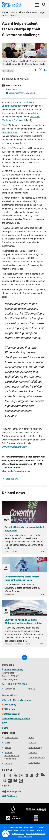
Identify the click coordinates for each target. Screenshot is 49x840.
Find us (31, 688)
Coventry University (13, 669)
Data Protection (25, 837)
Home (5, 12)
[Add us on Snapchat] (31, 776)
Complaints (34, 762)
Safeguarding (35, 747)
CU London (9, 709)
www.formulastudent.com (14, 447)
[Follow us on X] (9, 775)
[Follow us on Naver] (15, 781)
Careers (32, 742)
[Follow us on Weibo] (4, 781)
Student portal (14, 791)
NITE (4, 723)
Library (8, 763)
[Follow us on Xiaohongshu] (9, 781)
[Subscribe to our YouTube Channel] (15, 776)
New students (11, 737)
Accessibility (29, 827)
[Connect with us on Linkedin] (26, 776)
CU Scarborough (12, 714)
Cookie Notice (18, 833)
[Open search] (44, 5)
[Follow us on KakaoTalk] (20, 781)
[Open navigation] (36, 5)
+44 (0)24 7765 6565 (16, 684)
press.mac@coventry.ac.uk (22, 93)
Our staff (33, 752)
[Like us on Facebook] (4, 776)
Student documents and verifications (11, 755)
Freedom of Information (24, 830)
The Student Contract (13, 827)
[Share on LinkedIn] (45, 70)
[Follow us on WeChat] (42, 775)
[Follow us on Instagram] (20, 776)
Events (8, 747)
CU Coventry (10, 704)
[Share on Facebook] (36, 70)
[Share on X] (40, 69)
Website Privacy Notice (35, 833)
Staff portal (12, 796)
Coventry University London (17, 700)
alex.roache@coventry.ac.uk (16, 471)
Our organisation (37, 757)
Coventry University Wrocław (16, 718)
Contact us (9, 688)
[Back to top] (24, 657)
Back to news (12, 479)
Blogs (31, 737)
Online (5, 728)
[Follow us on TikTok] (37, 775)
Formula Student (10, 132)
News (7, 742)
